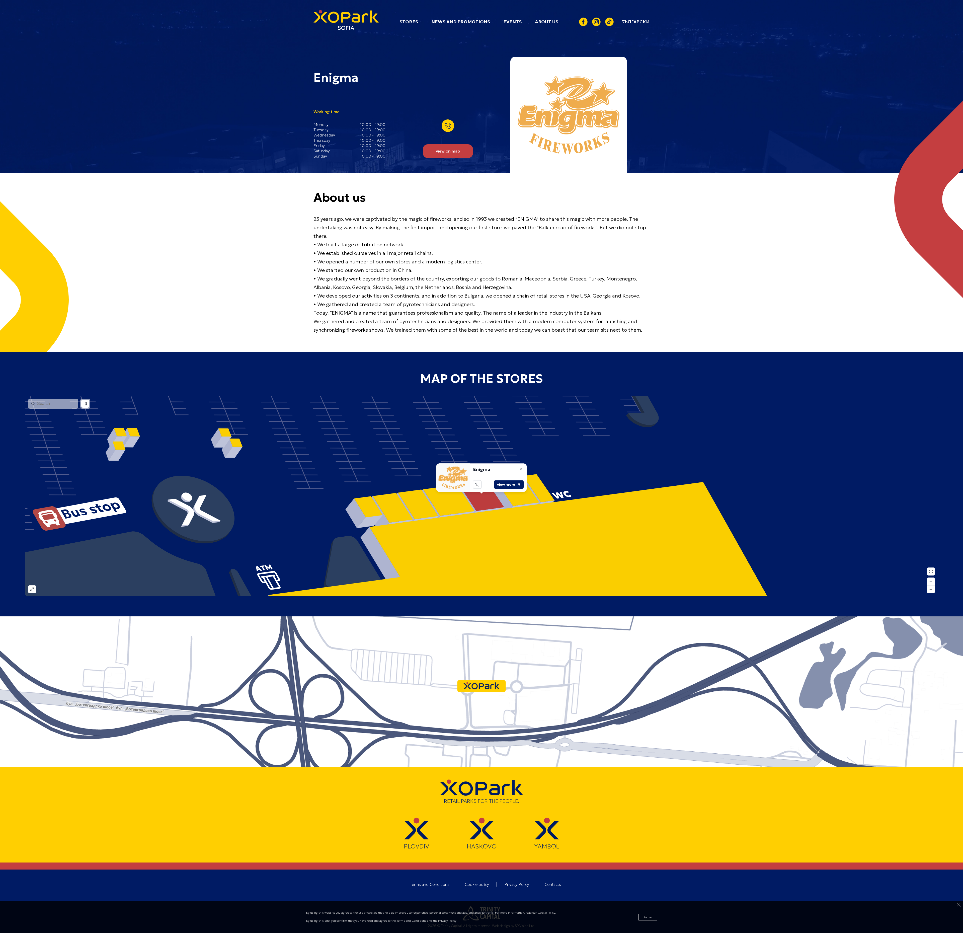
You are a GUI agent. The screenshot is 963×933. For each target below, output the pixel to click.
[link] (635, 22)
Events (512, 22)
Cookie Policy (546, 912)
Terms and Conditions (429, 884)
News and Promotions (460, 22)
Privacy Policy (516, 884)
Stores (408, 22)
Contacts (552, 884)
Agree (648, 917)
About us (546, 22)
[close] (959, 905)
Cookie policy (477, 884)
